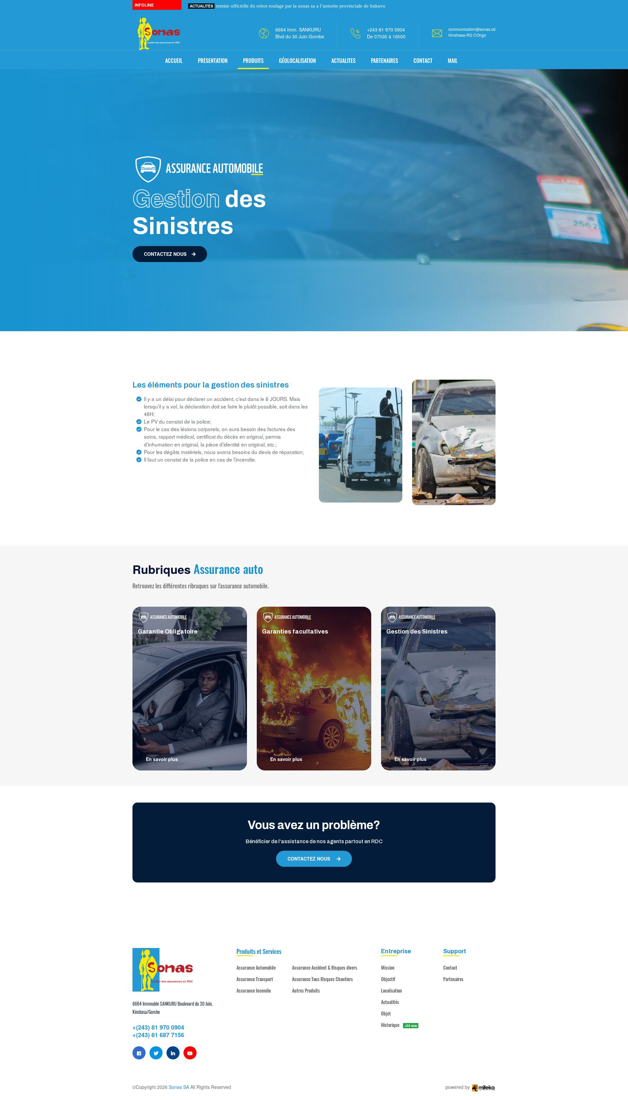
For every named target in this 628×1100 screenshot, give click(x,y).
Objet (386, 1013)
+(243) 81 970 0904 (158, 1027)
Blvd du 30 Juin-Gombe (299, 36)
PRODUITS (253, 61)
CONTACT (422, 61)
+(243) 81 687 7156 (158, 1035)
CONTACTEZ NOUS (165, 254)
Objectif (388, 979)
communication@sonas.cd (472, 29)
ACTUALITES (343, 61)
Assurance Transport (254, 979)
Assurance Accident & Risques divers (324, 967)
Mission (387, 967)
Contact (450, 967)
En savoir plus (162, 759)
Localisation (391, 990)
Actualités (390, 1001)
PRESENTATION (213, 61)
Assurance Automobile (256, 967)
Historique (399, 1024)
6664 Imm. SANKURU (298, 29)
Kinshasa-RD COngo (467, 35)
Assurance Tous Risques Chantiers (322, 979)
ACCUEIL (174, 61)
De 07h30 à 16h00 (386, 36)
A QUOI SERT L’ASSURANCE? (227, 6)
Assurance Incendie (253, 990)
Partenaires (453, 979)
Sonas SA (179, 1087)
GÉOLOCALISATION (297, 61)
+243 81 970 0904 (386, 29)
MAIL (453, 61)
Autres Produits (306, 990)
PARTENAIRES (384, 61)
